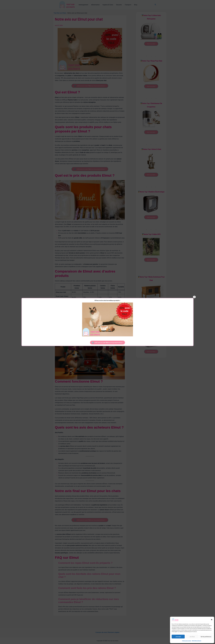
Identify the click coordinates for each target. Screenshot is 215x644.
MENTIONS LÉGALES (196, 640)
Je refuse (192, 636)
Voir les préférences (206, 636)
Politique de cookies (186, 640)
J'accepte (178, 636)
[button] (211, 619)
